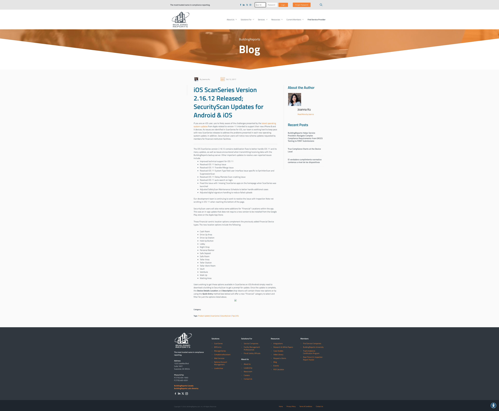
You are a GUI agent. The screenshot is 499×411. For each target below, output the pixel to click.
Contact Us (248, 379)
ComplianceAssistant (222, 354)
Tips (233, 316)
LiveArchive (218, 368)
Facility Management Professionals (252, 348)
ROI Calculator (278, 369)
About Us (230, 19)
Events (276, 365)
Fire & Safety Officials (252, 353)
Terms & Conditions (305, 406)
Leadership (248, 368)
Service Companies (251, 343)
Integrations (278, 343)
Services (261, 19)
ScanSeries (215, 316)
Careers (247, 375)
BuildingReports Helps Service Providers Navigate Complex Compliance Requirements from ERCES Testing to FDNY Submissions (305, 136)
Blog (275, 362)
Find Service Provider (317, 19)
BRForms (217, 347)
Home (281, 406)
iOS (237, 316)
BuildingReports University (313, 347)
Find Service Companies (312, 343)
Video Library (278, 354)
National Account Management (220, 363)
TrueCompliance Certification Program (311, 352)
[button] (321, 5)
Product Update (204, 316)
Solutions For (246, 19)
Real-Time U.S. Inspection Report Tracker (313, 358)
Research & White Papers (283, 347)
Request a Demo (279, 358)
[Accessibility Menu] (493, 405)
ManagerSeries (220, 351)
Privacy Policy (291, 406)
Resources (275, 19)
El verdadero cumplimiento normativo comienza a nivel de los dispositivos (304, 161)
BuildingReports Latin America (186, 388)
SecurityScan (226, 316)
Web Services (219, 358)
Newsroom (248, 371)
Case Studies (278, 351)
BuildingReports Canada (183, 385)
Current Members (294, 19)
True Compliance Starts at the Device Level (304, 150)
